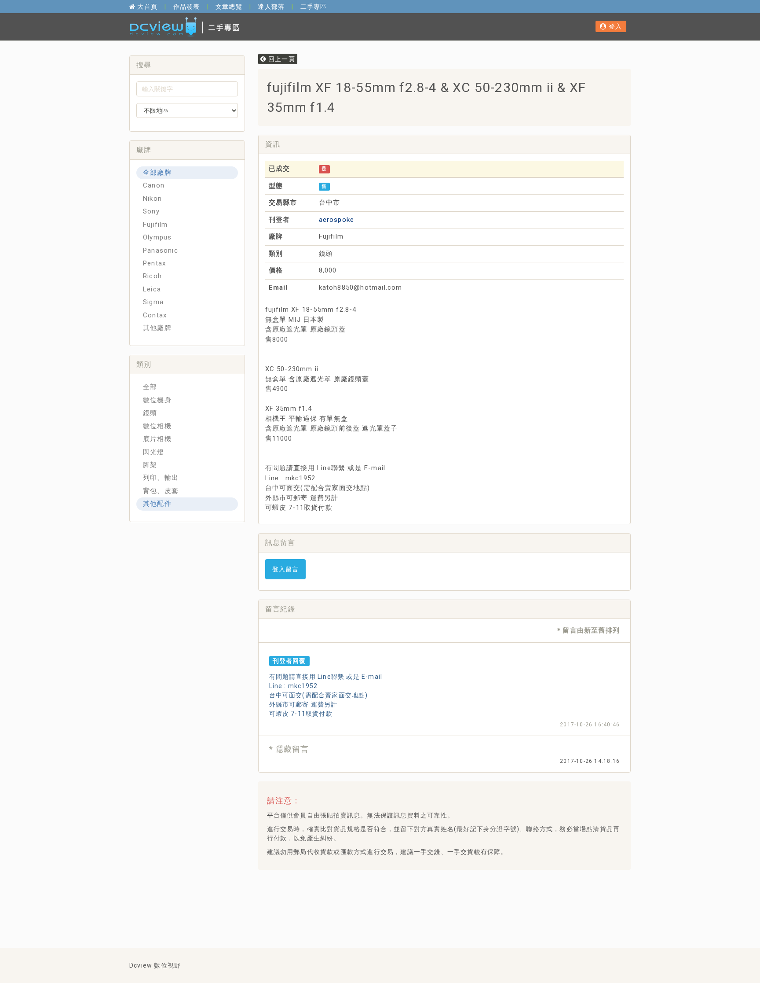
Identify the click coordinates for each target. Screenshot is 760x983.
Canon (153, 185)
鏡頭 (150, 413)
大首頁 (146, 6)
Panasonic (160, 250)
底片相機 (157, 439)
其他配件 (157, 504)
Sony (151, 211)
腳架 (150, 465)
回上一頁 (280, 59)
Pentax (154, 263)
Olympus (157, 237)
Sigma (153, 302)
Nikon (152, 198)
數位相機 (157, 426)
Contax (155, 315)
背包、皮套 (161, 491)
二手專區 (313, 6)
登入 (614, 26)
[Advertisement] (425, 898)
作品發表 (186, 6)
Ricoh (152, 276)
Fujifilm (155, 224)
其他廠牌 (157, 328)
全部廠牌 (157, 173)
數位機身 (157, 400)
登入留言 (285, 569)
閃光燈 (153, 452)
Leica (152, 289)
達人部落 (271, 6)
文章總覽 (229, 6)
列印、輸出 (161, 478)
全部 (150, 387)
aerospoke (336, 220)
